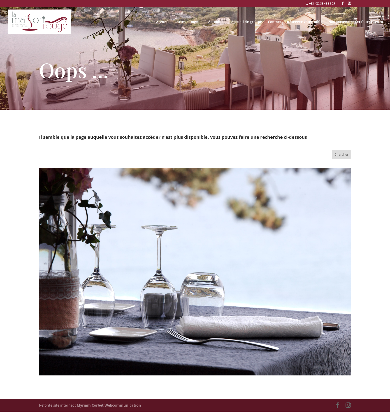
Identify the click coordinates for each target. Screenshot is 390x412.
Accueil (162, 22)
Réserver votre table (305, 22)
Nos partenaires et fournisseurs (355, 22)
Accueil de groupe (246, 22)
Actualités (216, 22)
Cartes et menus (188, 22)
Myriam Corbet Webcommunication (108, 405)
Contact (274, 22)
